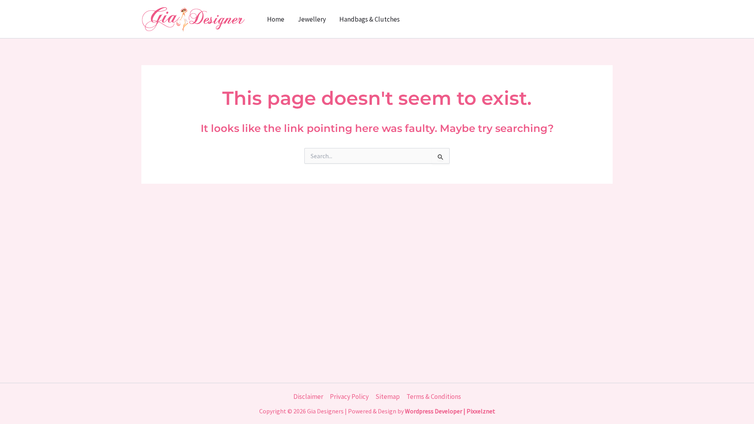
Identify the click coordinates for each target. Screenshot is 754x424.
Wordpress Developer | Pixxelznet (450, 411)
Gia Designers (325, 411)
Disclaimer (308, 396)
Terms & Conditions (433, 396)
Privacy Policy (349, 396)
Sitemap (387, 396)
